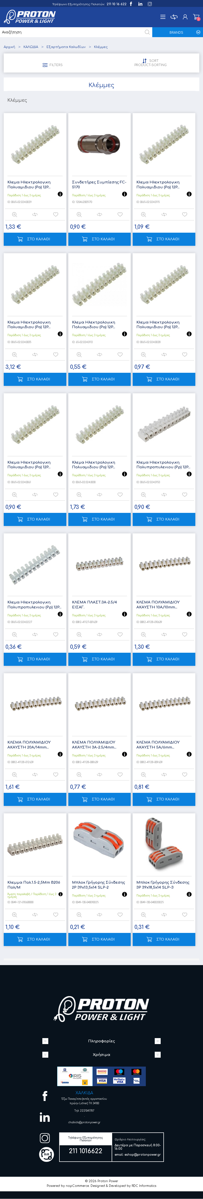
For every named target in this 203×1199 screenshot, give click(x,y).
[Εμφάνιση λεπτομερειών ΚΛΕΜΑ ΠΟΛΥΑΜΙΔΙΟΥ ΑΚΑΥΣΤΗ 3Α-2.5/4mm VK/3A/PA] (99, 704)
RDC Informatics (144, 1186)
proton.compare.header (173, 16)
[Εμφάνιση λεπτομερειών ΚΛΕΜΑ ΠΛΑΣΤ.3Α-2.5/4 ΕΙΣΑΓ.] (99, 564)
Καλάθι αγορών (196, 16)
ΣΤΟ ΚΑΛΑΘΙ (38, 239)
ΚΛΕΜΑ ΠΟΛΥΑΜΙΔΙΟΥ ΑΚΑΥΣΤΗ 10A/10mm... (157, 604)
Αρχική (9, 47)
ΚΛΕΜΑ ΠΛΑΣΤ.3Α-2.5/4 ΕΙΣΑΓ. (94, 604)
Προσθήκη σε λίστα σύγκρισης (35, 214)
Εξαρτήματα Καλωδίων (66, 47)
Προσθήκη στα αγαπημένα (55, 214)
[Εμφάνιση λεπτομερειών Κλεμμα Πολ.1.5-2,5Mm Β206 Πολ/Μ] (35, 844)
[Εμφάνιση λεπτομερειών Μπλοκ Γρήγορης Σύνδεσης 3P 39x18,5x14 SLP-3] (164, 844)
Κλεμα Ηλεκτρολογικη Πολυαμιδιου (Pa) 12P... (29, 184)
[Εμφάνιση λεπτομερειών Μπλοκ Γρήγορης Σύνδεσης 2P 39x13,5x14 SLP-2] (99, 844)
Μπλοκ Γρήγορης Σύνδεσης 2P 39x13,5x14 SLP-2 (98, 885)
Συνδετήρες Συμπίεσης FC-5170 (99, 184)
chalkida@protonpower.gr (84, 1122)
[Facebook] (130, 3)
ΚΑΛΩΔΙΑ (31, 47)
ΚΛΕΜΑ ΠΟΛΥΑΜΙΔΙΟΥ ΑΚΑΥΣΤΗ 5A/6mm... (157, 744)
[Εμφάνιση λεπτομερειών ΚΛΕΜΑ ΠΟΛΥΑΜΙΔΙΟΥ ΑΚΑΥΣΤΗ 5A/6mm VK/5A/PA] (164, 704)
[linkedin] (140, 3)
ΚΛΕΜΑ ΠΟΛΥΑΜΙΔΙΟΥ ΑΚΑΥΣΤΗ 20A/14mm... (29, 744)
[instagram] (149, 3)
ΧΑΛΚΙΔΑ (84, 1093)
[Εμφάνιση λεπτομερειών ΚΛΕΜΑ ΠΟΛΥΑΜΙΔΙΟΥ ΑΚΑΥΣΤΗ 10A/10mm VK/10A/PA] (164, 564)
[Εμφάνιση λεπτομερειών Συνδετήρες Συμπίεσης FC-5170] (99, 144)
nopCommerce (77, 1186)
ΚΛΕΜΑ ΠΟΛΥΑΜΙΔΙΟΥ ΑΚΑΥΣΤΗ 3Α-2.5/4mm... (94, 744)
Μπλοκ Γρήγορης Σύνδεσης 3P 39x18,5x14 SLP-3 (162, 885)
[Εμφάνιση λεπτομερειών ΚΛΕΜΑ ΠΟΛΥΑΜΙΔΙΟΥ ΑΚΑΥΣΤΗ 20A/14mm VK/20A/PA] (35, 704)
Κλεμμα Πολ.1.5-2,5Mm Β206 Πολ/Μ (33, 885)
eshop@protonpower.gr (143, 1154)
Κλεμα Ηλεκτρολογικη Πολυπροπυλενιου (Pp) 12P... (163, 465)
